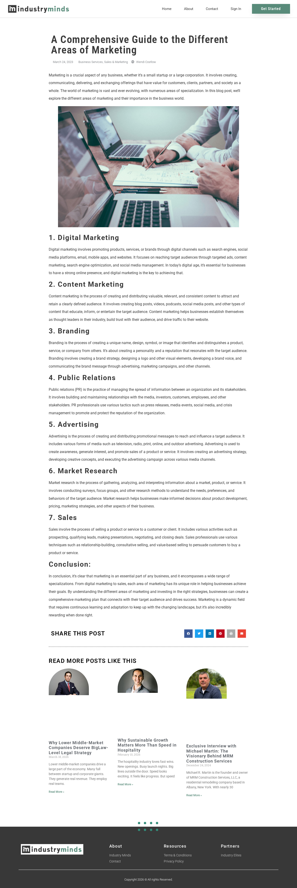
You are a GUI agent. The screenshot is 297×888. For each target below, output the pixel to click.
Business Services (90, 62)
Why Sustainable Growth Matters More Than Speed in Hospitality (147, 745)
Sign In (236, 9)
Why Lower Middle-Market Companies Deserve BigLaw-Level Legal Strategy (78, 747)
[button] (188, 633)
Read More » (56, 791)
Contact (212, 9)
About (188, 9)
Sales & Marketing (116, 62)
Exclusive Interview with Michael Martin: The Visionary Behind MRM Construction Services (211, 753)
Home (166, 9)
